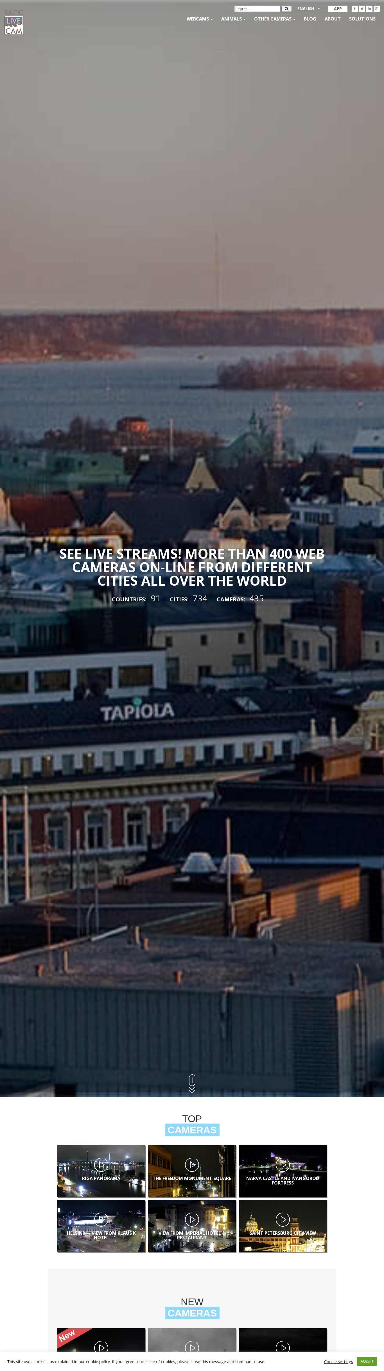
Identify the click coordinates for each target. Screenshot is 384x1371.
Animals (232, 19)
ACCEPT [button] (367, 1361)
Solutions (362, 19)
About (333, 19)
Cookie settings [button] (338, 1361)
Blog (310, 19)
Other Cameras (273, 19)
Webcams (198, 19)
